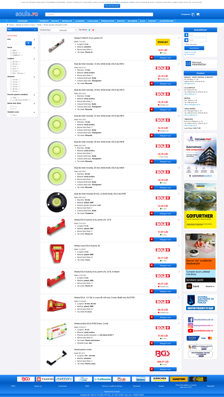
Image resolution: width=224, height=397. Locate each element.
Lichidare (80, 21)
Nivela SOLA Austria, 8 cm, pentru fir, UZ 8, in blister (97, 271)
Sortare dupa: (45, 30)
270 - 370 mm (19, 73)
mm (15, 115)
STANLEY (17, 55)
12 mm (16, 79)
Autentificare (166, 21)
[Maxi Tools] (121, 379)
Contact (152, 21)
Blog (142, 21)
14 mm (16, 82)
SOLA (17, 53)
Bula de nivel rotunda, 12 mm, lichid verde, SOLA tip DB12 (99, 64)
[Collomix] (102, 379)
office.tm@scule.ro (190, 125)
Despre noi (38, 386)
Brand (9, 47)
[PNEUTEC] (64, 379)
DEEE (13, 386)
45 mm (16, 61)
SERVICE (121, 21)
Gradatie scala (13, 112)
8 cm (16, 68)
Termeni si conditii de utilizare (112, 386)
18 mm (16, 86)
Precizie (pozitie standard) (17, 94)
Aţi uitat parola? (189, 54)
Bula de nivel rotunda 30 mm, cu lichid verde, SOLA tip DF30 (100, 193)
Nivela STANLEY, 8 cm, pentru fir (88, 38)
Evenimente (63, 386)
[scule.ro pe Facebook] (200, 319)
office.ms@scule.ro (190, 115)
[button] (28, 43)
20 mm (16, 89)
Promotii (44, 21)
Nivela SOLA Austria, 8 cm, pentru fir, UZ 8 (92, 219)
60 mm (16, 64)
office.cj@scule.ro (190, 94)
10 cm (16, 71)
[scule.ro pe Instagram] (200, 325)
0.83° (16, 97)
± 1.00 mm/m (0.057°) (22, 100)
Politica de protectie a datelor (125, 2)
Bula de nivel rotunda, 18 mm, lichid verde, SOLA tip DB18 (99, 141)
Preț (9, 39)
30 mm (16, 91)
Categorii (22, 21)
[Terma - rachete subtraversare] (45, 379)
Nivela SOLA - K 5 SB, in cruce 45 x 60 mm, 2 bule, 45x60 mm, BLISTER (104, 297)
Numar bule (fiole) (14, 103)
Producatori (107, 21)
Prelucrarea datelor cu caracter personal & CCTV (186, 386)
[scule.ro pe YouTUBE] (200, 330)
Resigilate (67, 21)
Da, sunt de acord (112, 6)
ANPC (87, 386)
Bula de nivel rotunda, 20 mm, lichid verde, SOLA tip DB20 (99, 167)
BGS (16, 50)
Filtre (9, 29)
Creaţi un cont (189, 52)
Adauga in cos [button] (165, 57)
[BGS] (26, 379)
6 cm (16, 66)
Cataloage (93, 21)
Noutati (55, 21)
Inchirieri (132, 21)
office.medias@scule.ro (192, 104)
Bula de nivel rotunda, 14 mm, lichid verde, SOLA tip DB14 (99, 90)
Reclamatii (136, 386)
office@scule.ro (189, 83)
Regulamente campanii (112, 391)
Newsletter (210, 386)
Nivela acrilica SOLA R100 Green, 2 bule (91, 323)
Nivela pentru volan (83, 349)
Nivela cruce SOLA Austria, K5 (87, 245)
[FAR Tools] (198, 379)
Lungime (10, 58)
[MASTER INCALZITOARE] (179, 379)
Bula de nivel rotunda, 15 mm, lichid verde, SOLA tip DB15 (99, 116)
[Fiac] (83, 379)
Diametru (10, 76)
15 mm (16, 84)
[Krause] (140, 379)
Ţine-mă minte (191, 44)
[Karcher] (160, 379)
